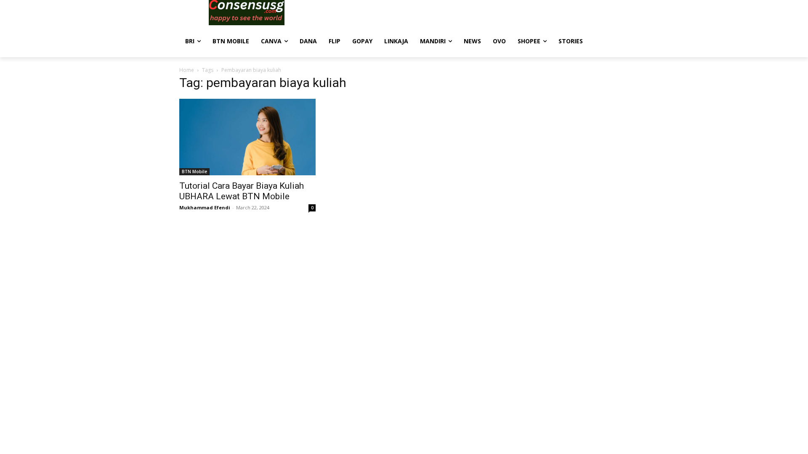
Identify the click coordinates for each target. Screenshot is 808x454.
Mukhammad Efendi (204, 207)
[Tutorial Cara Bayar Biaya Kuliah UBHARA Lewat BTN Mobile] (247, 137)
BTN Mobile (194, 171)
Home (186, 70)
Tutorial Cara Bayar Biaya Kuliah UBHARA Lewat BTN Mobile (241, 191)
